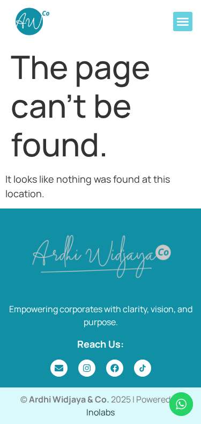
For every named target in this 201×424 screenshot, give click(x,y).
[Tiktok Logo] (142, 368)
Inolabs (100, 412)
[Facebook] (114, 368)
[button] (182, 21)
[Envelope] (59, 368)
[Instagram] (86, 368)
